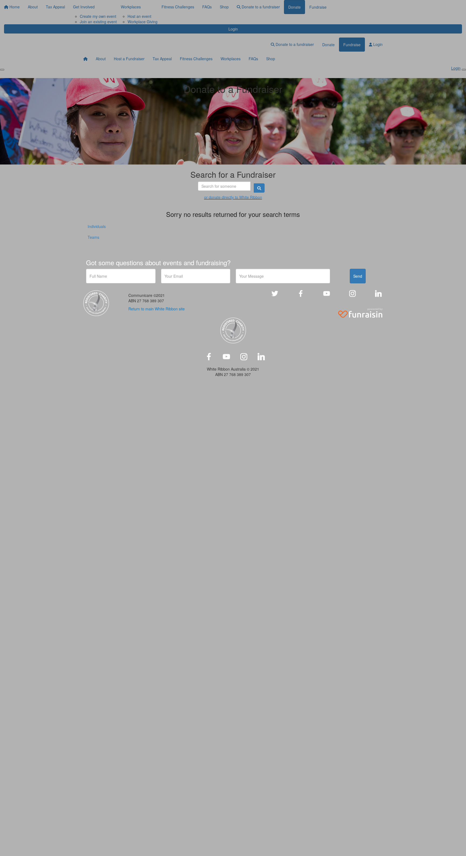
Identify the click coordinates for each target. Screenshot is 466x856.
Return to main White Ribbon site (156, 308)
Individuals (97, 226)
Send (357, 276)
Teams (93, 237)
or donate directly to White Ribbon (233, 197)
